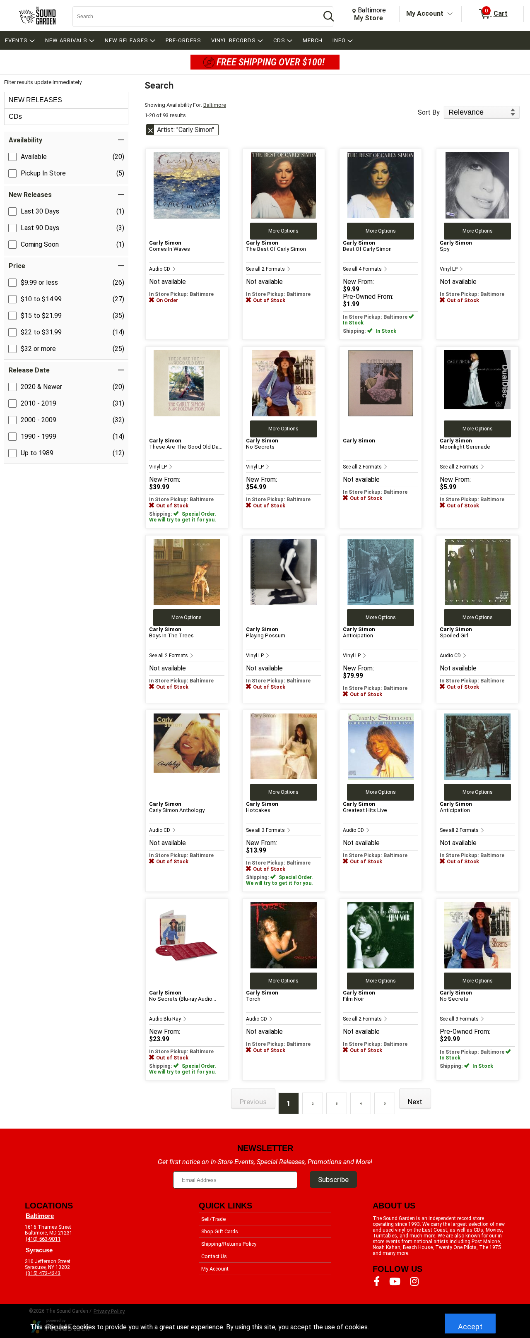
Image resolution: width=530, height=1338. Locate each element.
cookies (356, 1327)
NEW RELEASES (35, 99)
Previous (253, 1102)
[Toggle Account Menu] (450, 14)
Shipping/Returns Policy (228, 1244)
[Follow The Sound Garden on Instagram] (414, 1282)
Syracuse (39, 1250)
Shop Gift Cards (219, 1231)
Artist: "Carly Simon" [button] (185, 130)
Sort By (429, 112)
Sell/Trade (213, 1219)
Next (415, 1102)
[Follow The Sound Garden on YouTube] (394, 1282)
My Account (424, 13)
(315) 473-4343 (43, 1273)
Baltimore (214, 105)
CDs (15, 116)
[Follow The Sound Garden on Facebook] (377, 1282)
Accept (470, 1326)
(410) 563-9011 (43, 1239)
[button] (66, 140)
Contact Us (214, 1256)
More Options (283, 231)
